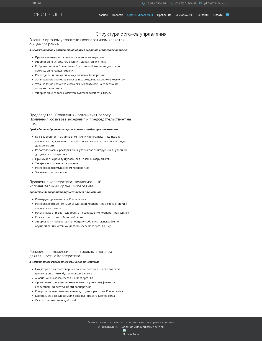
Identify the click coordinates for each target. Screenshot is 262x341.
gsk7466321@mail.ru (215, 3)
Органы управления (140, 15)
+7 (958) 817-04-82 (185, 3)
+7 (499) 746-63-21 (157, 3)
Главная (102, 15)
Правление (164, 15)
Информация (184, 15)
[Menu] (227, 15)
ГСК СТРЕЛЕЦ (47, 14)
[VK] (34, 3)
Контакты (203, 15)
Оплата (218, 15)
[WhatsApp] (39, 3)
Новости (117, 15)
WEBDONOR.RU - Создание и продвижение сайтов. (131, 327)
